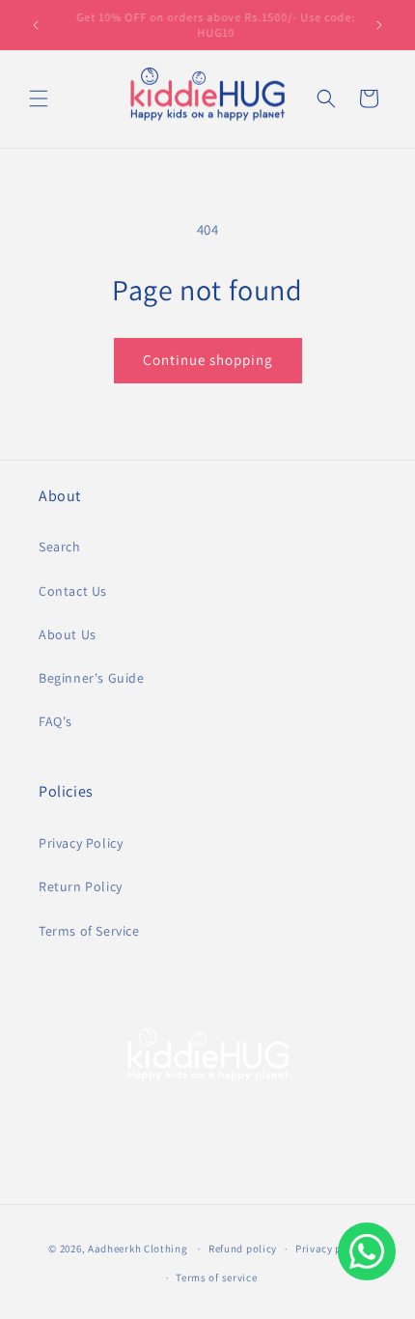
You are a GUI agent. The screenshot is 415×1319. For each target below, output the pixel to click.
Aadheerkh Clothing (138, 1248)
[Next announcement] (379, 25)
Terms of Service (89, 931)
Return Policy (81, 886)
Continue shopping (208, 360)
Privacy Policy (81, 843)
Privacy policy (331, 1248)
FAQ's (55, 721)
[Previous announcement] (35, 25)
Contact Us (73, 591)
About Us (68, 634)
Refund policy (242, 1248)
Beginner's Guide (92, 678)
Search (60, 546)
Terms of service (216, 1277)
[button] (38, 98)
